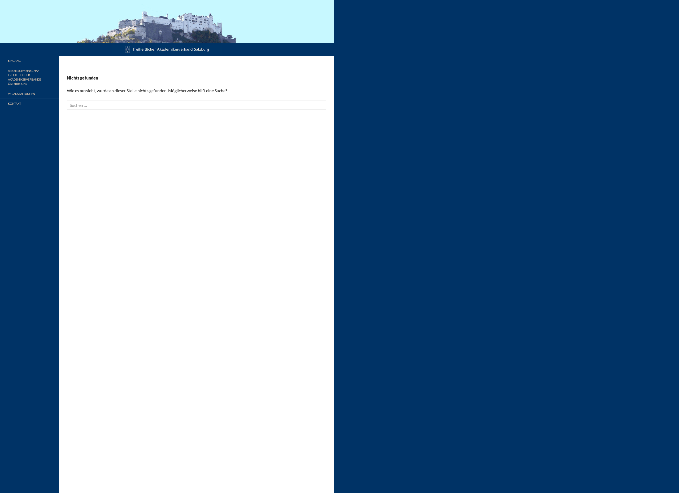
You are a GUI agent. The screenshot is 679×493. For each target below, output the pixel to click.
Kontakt (14, 103)
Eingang (14, 60)
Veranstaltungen (21, 93)
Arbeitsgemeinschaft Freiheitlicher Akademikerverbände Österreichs (24, 77)
